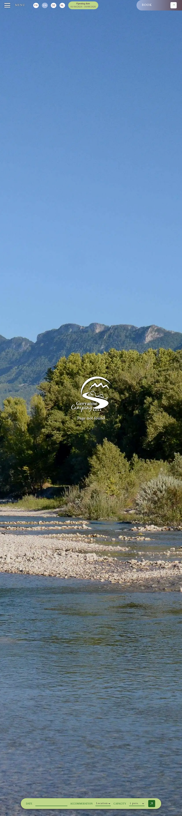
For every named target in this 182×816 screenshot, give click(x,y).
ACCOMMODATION (81, 803)
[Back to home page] (91, 394)
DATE (29, 803)
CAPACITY (120, 803)
